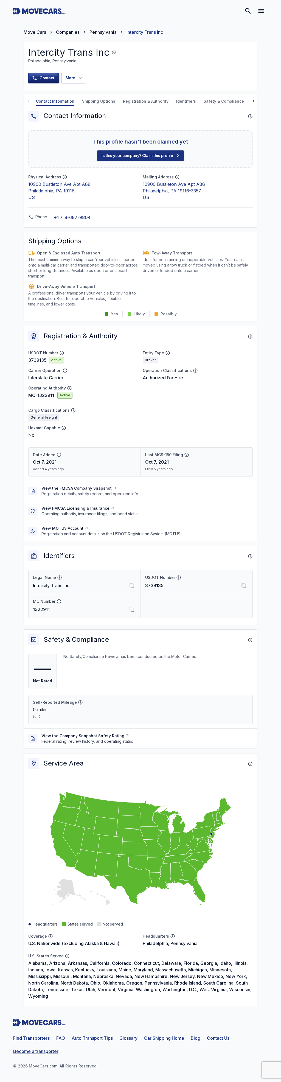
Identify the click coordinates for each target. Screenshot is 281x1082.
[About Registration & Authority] (250, 336)
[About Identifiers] (250, 556)
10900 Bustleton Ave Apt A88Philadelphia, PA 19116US (59, 190)
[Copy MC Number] (132, 609)
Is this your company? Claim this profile (137, 155)
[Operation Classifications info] (195, 370)
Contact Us (218, 1038)
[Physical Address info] (64, 177)
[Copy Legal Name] (132, 585)
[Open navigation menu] (261, 11)
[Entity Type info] (167, 353)
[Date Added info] (59, 454)
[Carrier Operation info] (65, 370)
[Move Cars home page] (39, 11)
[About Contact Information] (250, 116)
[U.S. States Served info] (67, 956)
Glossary (128, 1038)
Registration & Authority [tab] (145, 101)
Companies (68, 32)
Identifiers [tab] (186, 101)
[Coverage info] (50, 936)
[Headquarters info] (172, 936)
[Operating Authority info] (69, 388)
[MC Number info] (59, 601)
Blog (195, 1038)
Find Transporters (31, 1038)
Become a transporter (35, 1051)
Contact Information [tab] (55, 101)
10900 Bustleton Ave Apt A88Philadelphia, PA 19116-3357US (174, 190)
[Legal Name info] (59, 577)
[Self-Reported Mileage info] (80, 702)
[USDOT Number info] (61, 353)
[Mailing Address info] (177, 177)
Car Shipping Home (164, 1038)
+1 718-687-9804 (72, 217)
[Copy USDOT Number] (244, 585)
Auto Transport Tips (92, 1038)
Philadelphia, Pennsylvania (170, 943)
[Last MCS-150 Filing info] (186, 454)
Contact (47, 77)
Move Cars (35, 32)
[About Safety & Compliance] (250, 640)
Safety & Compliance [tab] (224, 101)
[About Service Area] (250, 763)
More (70, 77)
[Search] (248, 11)
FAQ (60, 1038)
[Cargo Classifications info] (73, 410)
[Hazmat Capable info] (63, 427)
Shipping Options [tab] (98, 101)
